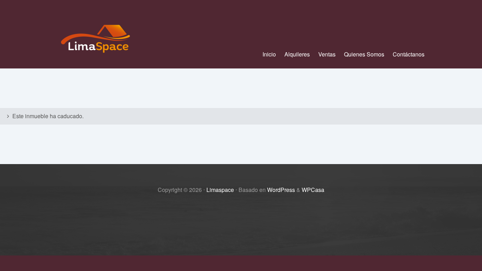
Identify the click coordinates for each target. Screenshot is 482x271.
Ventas (327, 54)
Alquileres (297, 54)
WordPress (281, 190)
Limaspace (220, 190)
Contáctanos (408, 54)
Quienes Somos (364, 54)
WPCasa (313, 190)
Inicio (269, 54)
